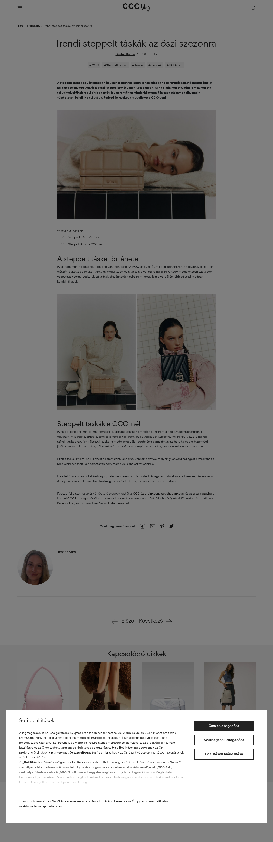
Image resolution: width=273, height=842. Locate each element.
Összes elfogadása (224, 726)
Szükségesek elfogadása (224, 740)
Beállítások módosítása (224, 754)
